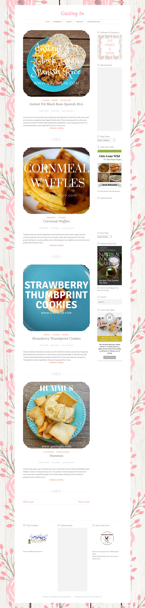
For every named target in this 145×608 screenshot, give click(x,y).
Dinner (55, 100)
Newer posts (84, 501)
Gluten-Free (65, 100)
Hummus (56, 456)
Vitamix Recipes (63, 452)
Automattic (96, 597)
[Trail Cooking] (38, 538)
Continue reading (59, 128)
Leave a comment (68, 111)
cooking (46, 100)
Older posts (28, 501)
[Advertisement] (109, 99)
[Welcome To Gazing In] (109, 47)
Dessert (65, 335)
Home (47, 22)
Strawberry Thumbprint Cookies (56, 338)
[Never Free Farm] (107, 538)
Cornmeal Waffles (56, 221)
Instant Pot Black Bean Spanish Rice (56, 104)
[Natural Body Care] (109, 265)
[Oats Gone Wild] (109, 169)
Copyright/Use (93, 22)
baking (47, 335)
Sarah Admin (55, 111)
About (69, 22)
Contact (80, 22)
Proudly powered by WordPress (57, 597)
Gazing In (72, 13)
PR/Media (57, 22)
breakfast (51, 217)
